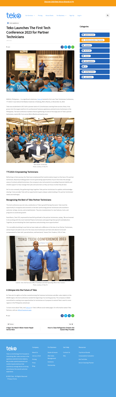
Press (34, 363)
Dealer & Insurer (53, 352)
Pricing (40, 15)
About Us (35, 352)
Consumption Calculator (86, 356)
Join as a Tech (36, 356)
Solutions (51, 362)
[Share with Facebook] (62, 47)
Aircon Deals (49, 15)
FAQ (64, 356)
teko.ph (28, 308)
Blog (33, 366)
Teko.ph (39, 99)
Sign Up (72, 15)
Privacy (9, 379)
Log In (79, 15)
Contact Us (66, 352)
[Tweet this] (65, 47)
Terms (15, 379)
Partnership (51, 365)
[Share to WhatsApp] (72, 47)
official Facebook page (24, 310)
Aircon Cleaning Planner (86, 363)
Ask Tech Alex (83, 359)
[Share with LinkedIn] (69, 47)
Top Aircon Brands (84, 352)
